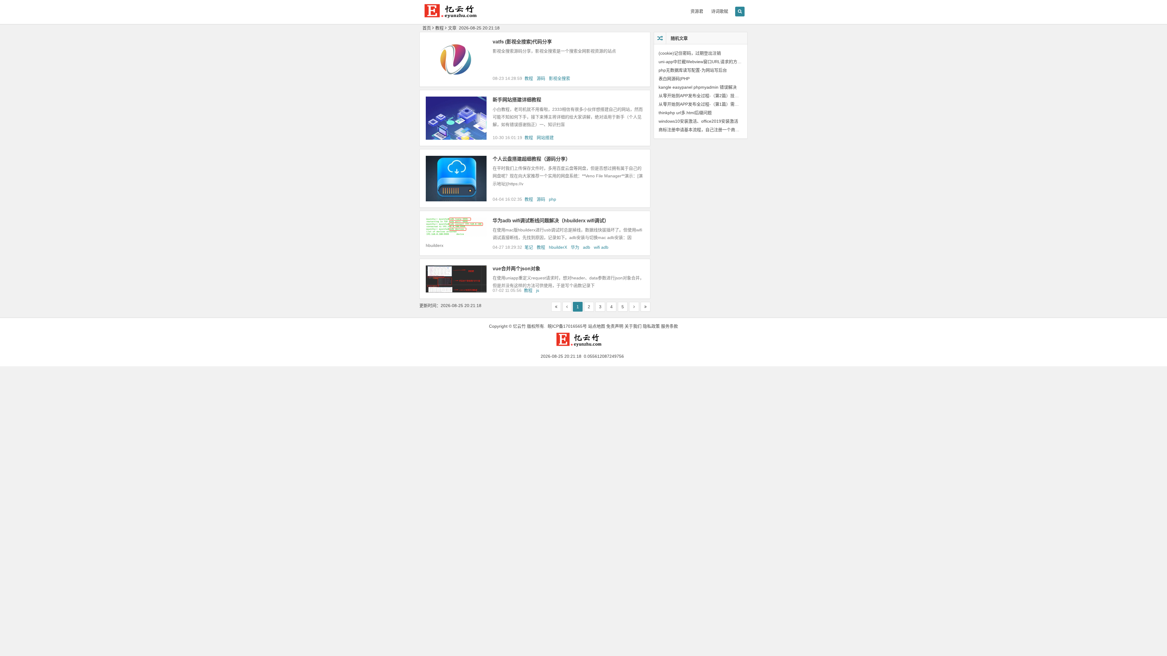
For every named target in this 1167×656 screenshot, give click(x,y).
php (552, 199)
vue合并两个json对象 (516, 268)
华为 (575, 247)
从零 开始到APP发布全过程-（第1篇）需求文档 (703, 104)
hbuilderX (558, 247)
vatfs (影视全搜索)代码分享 (522, 41)
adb (586, 247)
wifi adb (601, 247)
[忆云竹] (455, 16)
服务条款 (669, 326)
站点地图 (596, 326)
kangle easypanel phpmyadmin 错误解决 (698, 87)
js (537, 290)
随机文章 (679, 38)
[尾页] (645, 307)
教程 (529, 78)
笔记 (529, 247)
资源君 (696, 11)
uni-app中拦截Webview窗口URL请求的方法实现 (704, 61)
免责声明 (614, 326)
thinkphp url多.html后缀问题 (685, 112)
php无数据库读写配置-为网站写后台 (693, 70)
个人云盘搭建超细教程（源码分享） (531, 159)
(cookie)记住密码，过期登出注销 (690, 53)
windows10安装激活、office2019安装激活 (698, 121)
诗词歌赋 (719, 11)
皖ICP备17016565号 (567, 326)
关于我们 (633, 326)
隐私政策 (651, 326)
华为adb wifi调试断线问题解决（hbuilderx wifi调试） (551, 220)
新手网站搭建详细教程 (517, 99)
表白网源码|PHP (674, 78)
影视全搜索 (559, 78)
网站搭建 (545, 137)
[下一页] (634, 307)
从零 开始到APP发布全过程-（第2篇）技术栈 (701, 95)
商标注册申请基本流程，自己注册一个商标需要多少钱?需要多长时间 (724, 129)
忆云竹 (519, 326)
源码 (541, 78)
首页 (426, 28)
